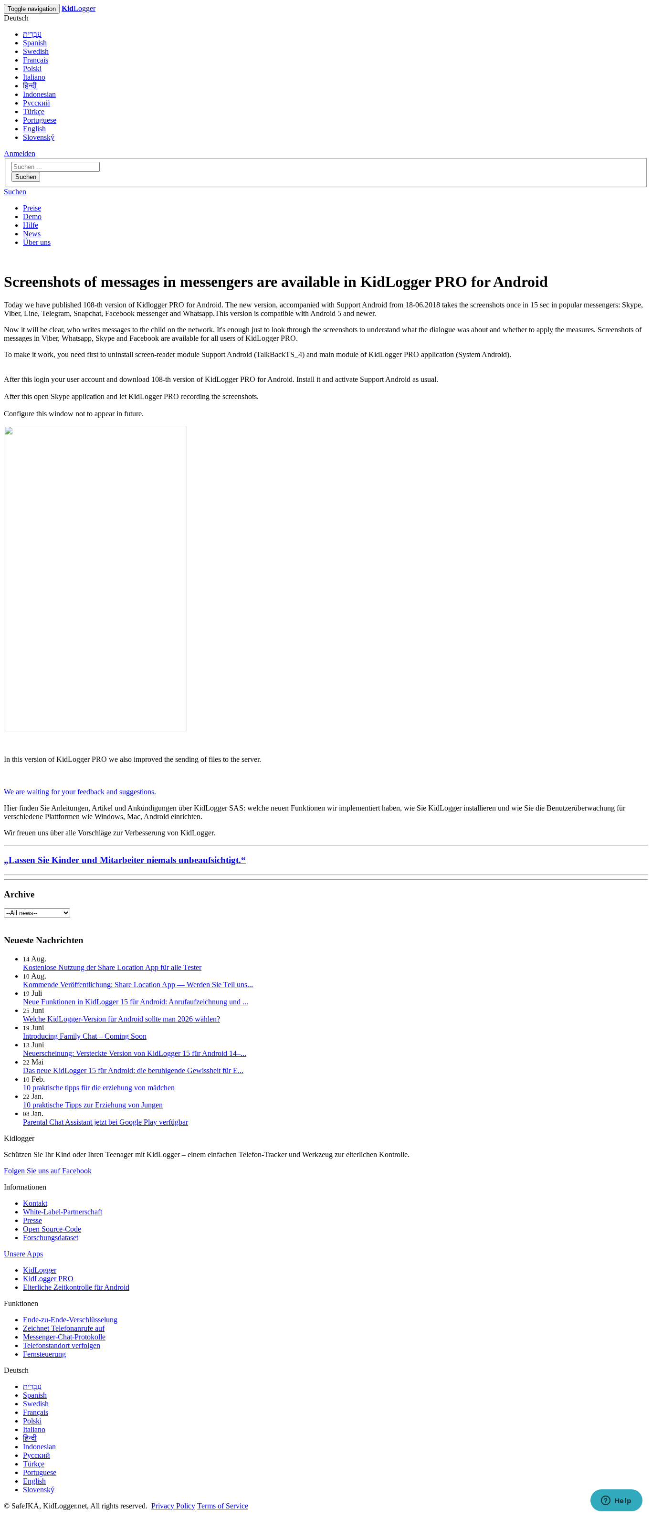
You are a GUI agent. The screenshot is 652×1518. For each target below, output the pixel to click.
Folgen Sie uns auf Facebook (48, 1171)
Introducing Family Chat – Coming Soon (85, 1036)
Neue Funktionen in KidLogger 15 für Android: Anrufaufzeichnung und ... (135, 1002)
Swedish (36, 51)
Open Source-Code (52, 1229)
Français (35, 60)
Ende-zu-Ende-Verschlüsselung (70, 1320)
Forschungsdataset (50, 1237)
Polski (32, 68)
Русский (36, 103)
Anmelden (19, 153)
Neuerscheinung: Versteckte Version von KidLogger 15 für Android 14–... (134, 1053)
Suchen (25, 176)
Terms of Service (222, 1506)
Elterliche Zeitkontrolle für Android (76, 1287)
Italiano (34, 77)
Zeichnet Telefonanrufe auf (64, 1328)
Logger (78, 8)
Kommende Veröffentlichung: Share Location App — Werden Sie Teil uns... (138, 984)
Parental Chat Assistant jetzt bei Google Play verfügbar (105, 1122)
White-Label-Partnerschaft (62, 1212)
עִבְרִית (32, 34)
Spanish (35, 43)
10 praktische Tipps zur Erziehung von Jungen (93, 1105)
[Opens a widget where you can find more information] (616, 1501)
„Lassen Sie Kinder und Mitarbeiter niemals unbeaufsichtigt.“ (125, 860)
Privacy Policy (173, 1506)
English (34, 129)
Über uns (37, 242)
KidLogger (39, 1270)
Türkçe (33, 111)
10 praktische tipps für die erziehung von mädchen (99, 1088)
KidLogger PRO (48, 1279)
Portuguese (39, 120)
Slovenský (38, 137)
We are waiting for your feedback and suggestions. (80, 792)
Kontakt (35, 1203)
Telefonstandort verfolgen (61, 1345)
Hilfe (30, 225)
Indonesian (39, 94)
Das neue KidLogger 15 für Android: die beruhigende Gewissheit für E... (133, 1070)
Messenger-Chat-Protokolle (64, 1337)
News (32, 234)
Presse (32, 1220)
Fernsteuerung (44, 1354)
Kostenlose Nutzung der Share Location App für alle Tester (112, 967)
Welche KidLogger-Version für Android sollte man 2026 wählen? (121, 1019)
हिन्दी (30, 86)
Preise (32, 208)
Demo (32, 216)
